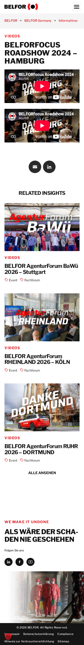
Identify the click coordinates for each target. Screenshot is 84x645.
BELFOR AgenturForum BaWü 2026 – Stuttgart (41, 269)
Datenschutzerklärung (38, 634)
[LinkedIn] (49, 167)
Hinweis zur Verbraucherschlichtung (29, 641)
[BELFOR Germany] (42, 6)
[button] (8, 637)
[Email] (35, 167)
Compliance (65, 634)
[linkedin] (8, 562)
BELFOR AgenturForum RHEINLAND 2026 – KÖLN (37, 359)
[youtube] (30, 562)
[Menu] (77, 7)
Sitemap (63, 641)
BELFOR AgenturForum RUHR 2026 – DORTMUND (41, 449)
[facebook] (19, 562)
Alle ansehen (42, 473)
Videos (12, 36)
